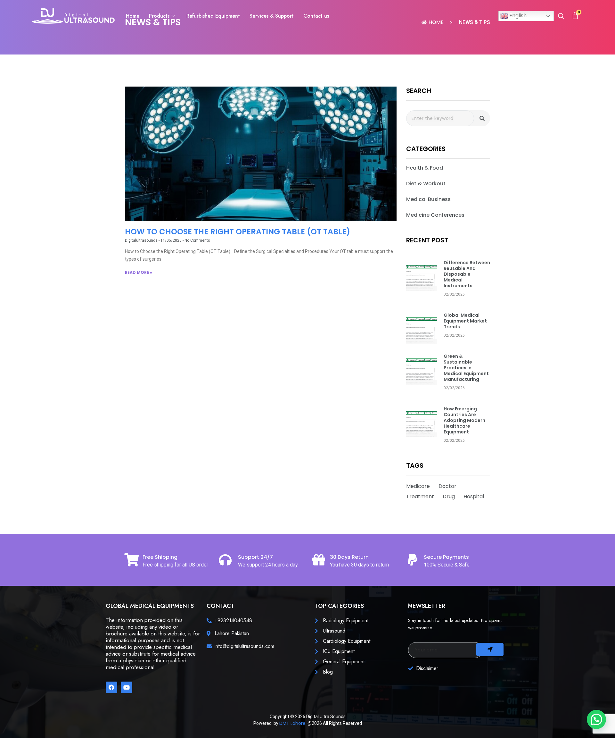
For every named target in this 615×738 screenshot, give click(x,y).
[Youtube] (126, 687)
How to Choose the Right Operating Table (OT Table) (237, 231)
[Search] (482, 118)
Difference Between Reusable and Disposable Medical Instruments (467, 274)
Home (132, 16)
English (517, 15)
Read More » (138, 272)
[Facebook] (111, 687)
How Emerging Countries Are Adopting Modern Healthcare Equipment (464, 420)
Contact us (316, 16)
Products (159, 16)
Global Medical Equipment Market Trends (465, 321)
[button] (560, 16)
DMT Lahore (292, 723)
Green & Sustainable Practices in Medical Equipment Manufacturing (466, 367)
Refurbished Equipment (213, 16)
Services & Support (272, 16)
